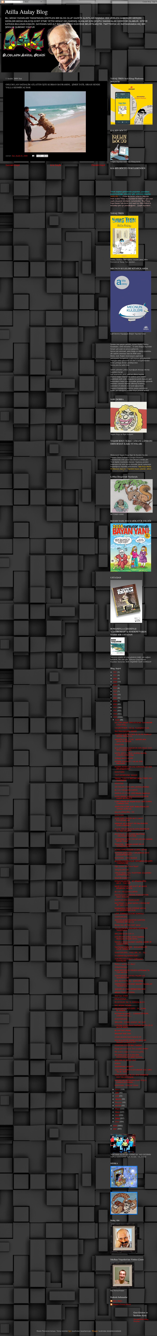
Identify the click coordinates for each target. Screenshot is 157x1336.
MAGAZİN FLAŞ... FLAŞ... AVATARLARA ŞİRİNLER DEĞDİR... (130, 740)
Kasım (117, 1089)
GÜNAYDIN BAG (121, 967)
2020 (115, 682)
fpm (70, 1331)
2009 (115, 717)
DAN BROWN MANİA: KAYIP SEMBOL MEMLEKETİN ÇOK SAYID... (129, 938)
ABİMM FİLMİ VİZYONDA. (125, 992)
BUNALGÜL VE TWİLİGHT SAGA (127, 925)
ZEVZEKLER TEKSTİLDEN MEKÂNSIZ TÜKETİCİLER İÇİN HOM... (130, 835)
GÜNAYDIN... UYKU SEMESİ (126, 858)
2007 (115, 1129)
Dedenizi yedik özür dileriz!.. (125, 964)
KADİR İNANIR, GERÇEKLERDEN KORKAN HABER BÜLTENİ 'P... (132, 797)
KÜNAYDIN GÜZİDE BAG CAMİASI (128, 1045)
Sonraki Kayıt (13, 165)
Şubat (117, 1118)
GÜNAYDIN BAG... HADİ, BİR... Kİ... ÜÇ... (131, 952)
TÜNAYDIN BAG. (121, 917)
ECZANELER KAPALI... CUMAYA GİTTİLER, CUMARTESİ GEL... (132, 1015)
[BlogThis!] (40, 156)
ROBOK (118, 1063)
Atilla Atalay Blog (26, 11)
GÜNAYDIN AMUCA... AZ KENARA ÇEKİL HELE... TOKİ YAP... (130, 882)
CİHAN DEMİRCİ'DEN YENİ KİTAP (128, 1037)
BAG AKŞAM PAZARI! (123, 1005)
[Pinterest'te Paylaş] (47, 156)
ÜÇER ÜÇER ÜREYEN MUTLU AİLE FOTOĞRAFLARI (129, 819)
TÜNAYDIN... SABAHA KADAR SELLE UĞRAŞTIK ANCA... (129, 845)
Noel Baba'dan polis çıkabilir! (126, 731)
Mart (117, 1115)
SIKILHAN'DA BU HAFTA (124, 934)
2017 (115, 691)
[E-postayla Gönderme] (33, 156)
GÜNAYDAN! (119, 772)
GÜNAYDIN (119, 745)
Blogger (95, 1331)
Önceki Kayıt (98, 165)
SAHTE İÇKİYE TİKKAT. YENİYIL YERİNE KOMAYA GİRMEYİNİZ (131, 754)
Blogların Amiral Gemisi (122, 1304)
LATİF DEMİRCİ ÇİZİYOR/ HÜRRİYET (129, 914)
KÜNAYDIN (119, 783)
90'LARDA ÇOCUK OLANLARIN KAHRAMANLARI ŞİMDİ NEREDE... (129, 1056)
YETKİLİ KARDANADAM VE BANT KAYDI (130, 850)
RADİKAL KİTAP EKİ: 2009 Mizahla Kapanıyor (132, 793)
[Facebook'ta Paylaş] (44, 156)
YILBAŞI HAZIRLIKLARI (124, 758)
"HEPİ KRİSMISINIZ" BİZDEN (126, 775)
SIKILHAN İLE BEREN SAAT (125, 1060)
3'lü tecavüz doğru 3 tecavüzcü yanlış (129, 1052)
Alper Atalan (117, 1301)
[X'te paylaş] (42, 156)
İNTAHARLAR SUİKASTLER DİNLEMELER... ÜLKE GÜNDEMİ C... (132, 824)
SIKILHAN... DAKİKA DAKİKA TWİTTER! (130, 1022)
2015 (115, 698)
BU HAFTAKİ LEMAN (123, 1030)
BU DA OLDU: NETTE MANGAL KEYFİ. (130, 1002)
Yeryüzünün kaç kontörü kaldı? (126, 956)
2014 (115, 701)
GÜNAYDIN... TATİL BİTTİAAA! (126, 1085)
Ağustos (118, 1099)
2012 (115, 707)
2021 (115, 678)
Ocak (117, 1122)
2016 (115, 694)
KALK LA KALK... (121, 999)
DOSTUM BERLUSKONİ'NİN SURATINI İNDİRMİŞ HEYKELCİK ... (130, 921)
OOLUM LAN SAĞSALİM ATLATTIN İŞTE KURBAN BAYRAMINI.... (131, 1081)
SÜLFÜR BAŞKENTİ (122, 878)
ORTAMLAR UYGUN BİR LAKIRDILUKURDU (132, 787)
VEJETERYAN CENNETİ (124, 1067)
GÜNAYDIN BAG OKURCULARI (127, 900)
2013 (115, 704)
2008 (115, 1126)
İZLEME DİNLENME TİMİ (124, 812)
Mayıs (117, 1109)
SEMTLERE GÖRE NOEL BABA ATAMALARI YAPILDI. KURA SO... (132, 808)
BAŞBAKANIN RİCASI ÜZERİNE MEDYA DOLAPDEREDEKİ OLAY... (130, 909)
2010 (115, 714)
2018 (115, 688)
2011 (115, 711)
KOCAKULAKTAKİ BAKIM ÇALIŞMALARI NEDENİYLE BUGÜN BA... (130, 1041)
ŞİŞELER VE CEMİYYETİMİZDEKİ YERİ (130, 989)
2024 (115, 672)
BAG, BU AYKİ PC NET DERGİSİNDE (129, 981)
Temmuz (118, 1102)
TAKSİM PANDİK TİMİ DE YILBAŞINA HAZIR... (132, 728)
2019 (115, 685)
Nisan (117, 1112)
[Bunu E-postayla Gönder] (37, 156)
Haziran (118, 1105)
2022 (115, 675)
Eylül (117, 1096)
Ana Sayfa (55, 165)
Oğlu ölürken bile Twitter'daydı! (126, 866)
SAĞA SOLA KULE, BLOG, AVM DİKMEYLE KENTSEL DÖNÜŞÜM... (131, 1076)
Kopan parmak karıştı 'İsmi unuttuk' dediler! (131, 1049)
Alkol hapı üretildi (121, 996)
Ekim (117, 1093)
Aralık (117, 720)
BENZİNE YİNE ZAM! (123, 1034)
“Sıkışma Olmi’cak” (122, 870)
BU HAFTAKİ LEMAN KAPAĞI (126, 790)
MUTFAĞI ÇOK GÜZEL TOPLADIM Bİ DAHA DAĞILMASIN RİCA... (132, 854)
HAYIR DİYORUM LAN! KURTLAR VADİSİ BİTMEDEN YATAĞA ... (131, 887)
